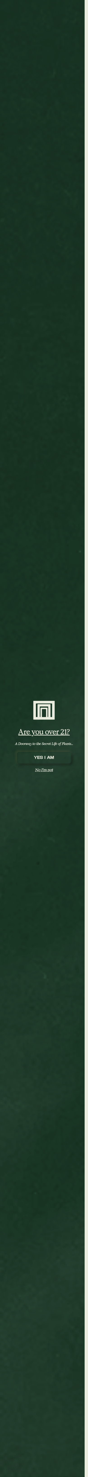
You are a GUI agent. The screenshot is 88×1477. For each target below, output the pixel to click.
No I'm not (44, 769)
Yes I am (44, 757)
